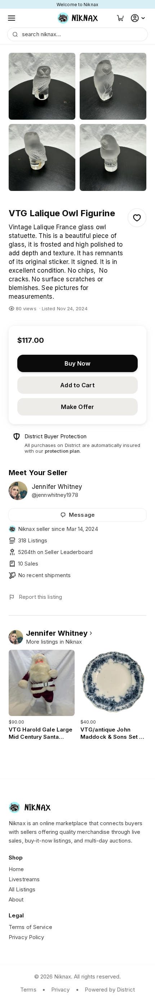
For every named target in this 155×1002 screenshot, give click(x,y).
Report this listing (40, 596)
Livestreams (24, 879)
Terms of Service (30, 927)
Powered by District (110, 989)
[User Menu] (139, 18)
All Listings (22, 889)
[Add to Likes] (137, 217)
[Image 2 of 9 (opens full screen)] (113, 86)
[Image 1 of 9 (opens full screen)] (42, 86)
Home (16, 869)
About (16, 899)
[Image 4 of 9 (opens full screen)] (113, 157)
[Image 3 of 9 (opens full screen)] (42, 157)
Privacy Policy (26, 937)
